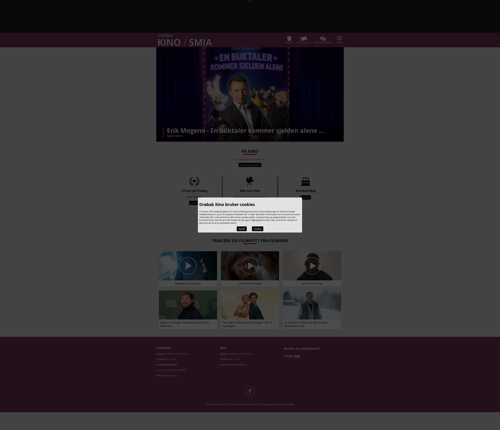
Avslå (242, 228)
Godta (257, 228)
